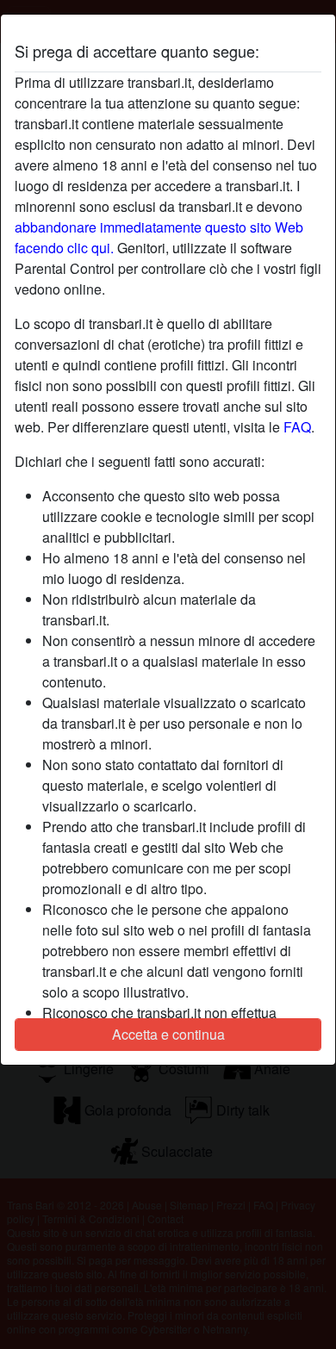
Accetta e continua (168, 1034)
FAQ (297, 427)
